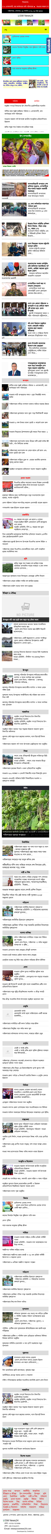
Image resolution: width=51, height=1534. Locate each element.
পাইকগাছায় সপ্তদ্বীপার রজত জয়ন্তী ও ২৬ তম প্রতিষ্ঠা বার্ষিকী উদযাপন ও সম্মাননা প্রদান (23, 1256)
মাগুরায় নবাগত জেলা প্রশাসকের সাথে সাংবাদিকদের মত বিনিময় (24, 1107)
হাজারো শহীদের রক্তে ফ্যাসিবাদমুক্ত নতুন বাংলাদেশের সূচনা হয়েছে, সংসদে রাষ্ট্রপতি (23, 496)
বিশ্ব (17, 1501)
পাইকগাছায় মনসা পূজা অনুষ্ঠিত (13, 1191)
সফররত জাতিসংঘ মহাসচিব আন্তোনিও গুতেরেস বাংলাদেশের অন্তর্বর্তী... (25, 270)
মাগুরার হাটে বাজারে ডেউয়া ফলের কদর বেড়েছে (19, 955)
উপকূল (25, 670)
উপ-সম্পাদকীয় (25, 136)
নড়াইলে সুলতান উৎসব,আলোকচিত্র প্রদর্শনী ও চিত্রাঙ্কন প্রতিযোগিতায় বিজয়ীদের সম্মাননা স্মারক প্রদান (21, 1184)
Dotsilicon (30, 1531)
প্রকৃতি (25, 1006)
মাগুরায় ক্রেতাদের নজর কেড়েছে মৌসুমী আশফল (19, 950)
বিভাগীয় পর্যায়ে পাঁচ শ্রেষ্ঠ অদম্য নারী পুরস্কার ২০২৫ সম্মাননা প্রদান (22, 896)
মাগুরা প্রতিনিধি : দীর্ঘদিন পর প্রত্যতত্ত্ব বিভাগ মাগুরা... (31, 656)
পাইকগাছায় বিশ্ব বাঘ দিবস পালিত (14, 1301)
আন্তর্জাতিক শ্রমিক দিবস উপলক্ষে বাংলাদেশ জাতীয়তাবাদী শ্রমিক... (31, 485)
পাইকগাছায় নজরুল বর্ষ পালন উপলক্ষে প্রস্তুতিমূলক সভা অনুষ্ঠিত (24, 744)
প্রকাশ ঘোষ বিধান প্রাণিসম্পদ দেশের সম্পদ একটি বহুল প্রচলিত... (30, 1205)
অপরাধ (25, 380)
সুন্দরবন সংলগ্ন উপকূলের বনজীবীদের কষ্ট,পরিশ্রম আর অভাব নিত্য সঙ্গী (23, 696)
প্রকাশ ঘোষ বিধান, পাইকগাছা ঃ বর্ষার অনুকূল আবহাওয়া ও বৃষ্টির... (30, 941)
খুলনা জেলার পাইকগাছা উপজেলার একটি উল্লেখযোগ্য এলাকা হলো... (30, 640)
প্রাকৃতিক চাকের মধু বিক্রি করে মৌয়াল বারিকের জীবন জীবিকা (23, 960)
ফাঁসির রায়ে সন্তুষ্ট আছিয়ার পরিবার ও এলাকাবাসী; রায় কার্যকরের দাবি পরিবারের (23, 112)
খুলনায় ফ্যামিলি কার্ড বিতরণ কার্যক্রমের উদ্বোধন (19, 1449)
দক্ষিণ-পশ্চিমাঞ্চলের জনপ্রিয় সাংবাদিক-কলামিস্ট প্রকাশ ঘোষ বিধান (25, 1380)
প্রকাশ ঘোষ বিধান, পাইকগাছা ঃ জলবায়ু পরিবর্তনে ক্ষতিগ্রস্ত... (30, 678)
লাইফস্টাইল (26, 1504)
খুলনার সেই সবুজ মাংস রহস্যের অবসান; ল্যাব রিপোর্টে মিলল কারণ (23, 737)
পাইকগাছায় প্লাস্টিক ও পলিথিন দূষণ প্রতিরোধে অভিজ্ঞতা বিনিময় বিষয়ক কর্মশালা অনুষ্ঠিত (24, 1337)
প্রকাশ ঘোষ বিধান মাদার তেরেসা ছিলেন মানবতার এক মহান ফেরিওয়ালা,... (28, 1360)
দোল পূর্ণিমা (6, 1220)
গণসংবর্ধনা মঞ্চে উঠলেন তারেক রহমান (15, 507)
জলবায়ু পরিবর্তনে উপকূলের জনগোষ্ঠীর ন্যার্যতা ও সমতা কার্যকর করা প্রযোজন (24, 703)
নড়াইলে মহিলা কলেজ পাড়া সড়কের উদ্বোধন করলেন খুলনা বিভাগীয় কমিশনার (22, 730)
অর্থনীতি (26, 1491)
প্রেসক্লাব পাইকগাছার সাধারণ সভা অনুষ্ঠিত (17, 1102)
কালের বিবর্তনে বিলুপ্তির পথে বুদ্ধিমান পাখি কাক (18, 1215)
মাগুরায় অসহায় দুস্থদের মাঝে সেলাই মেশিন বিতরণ (21, 889)
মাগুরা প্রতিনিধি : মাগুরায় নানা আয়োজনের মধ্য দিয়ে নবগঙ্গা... (30, 1241)
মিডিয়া (25, 1085)
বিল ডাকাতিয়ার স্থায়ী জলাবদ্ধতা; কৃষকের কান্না (18, 1370)
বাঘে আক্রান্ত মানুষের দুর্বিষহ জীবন (14, 1225)
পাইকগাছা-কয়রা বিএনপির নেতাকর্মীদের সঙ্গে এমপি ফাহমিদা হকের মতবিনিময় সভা (23, 550)
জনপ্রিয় (36, 101)
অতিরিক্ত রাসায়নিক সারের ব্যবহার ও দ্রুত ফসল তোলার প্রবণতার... (31, 566)
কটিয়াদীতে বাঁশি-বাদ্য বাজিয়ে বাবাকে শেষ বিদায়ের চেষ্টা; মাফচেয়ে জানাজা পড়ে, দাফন (24, 866)
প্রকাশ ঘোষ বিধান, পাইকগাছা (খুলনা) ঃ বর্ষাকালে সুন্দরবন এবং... (31, 1318)
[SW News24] (25, 15)
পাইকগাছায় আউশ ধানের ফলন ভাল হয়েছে (17, 586)
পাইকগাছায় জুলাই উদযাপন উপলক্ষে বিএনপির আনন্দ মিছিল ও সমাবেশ (24, 542)
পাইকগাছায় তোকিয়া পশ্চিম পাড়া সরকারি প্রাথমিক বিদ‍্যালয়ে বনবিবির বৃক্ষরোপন (25, 926)
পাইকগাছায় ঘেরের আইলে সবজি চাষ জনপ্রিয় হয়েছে (20, 581)
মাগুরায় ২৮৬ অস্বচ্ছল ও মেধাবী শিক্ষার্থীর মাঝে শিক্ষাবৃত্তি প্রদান (24, 773)
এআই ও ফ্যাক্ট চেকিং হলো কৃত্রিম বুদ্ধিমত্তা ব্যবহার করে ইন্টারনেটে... (31, 1050)
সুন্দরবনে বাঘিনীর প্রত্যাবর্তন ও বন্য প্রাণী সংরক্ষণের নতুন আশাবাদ (22, 1344)
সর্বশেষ (15, 101)
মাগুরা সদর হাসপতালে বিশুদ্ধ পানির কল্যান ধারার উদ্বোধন (22, 1151)
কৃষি (25, 558)
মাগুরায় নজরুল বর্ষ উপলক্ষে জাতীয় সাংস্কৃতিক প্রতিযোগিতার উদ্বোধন (26, 120)
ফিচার (25, 1198)
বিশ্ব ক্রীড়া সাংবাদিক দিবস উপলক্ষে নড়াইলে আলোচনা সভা (23, 999)
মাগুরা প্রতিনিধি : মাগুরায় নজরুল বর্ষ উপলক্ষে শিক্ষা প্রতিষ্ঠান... (30, 1170)
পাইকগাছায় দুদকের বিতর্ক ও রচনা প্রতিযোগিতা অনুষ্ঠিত (21, 768)
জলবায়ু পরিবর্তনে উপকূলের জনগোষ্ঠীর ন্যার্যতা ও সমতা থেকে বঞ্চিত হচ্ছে (24, 688)
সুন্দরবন (25, 1309)
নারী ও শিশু (25, 872)
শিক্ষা (25, 751)
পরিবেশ (26, 902)
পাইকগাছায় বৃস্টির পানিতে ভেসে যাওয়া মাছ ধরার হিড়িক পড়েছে (24, 1473)
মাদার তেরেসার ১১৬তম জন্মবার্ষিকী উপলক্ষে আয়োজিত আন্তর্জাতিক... (30, 1093)
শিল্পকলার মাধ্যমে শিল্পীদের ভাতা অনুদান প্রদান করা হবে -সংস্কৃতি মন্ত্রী (22, 1442)
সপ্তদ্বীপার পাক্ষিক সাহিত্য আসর (13, 1250)
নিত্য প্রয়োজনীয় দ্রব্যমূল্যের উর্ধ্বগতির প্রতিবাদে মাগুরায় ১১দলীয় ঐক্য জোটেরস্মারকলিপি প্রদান (24, 535)
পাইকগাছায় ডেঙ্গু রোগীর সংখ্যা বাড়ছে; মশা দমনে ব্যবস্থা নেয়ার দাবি (24, 1145)
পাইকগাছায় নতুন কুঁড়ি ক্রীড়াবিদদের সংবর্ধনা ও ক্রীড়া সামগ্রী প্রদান (23, 992)
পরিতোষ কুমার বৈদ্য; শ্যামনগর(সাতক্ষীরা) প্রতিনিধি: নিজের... (30, 881)
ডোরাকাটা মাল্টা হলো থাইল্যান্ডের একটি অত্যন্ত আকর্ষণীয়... (30, 1013)
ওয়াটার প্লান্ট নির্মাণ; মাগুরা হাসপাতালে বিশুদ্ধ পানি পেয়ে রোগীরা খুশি (25, 1137)
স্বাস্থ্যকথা (25, 1119)
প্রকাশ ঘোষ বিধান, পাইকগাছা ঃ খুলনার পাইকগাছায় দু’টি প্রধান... (30, 1464)
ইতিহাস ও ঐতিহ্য (9, 593)
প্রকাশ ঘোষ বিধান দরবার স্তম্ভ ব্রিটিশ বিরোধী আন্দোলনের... (30, 628)
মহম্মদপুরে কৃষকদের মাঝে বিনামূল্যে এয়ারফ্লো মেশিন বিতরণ (23, 576)
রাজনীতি (25, 514)
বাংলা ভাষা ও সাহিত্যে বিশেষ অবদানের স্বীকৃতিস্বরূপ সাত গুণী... (25, 330)
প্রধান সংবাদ (25, 478)
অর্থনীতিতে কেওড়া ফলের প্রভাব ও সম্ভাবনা (17, 1375)
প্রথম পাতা (7, 1491)
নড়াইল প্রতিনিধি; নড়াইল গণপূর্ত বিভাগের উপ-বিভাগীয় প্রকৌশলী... (30, 720)
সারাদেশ (32, 1507)
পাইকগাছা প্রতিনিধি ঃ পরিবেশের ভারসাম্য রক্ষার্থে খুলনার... (31, 910)
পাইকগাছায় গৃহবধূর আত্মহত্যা (14, 834)
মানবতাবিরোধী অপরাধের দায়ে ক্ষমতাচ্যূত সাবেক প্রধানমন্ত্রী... (25, 191)
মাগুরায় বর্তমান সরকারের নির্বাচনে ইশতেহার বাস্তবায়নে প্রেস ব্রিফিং (25, 1112)
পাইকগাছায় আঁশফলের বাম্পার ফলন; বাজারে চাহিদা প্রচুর (22, 1033)
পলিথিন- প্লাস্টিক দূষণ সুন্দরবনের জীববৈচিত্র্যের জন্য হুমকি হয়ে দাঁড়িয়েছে (24, 1329)
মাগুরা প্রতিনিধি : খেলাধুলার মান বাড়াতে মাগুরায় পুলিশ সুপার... (31, 975)
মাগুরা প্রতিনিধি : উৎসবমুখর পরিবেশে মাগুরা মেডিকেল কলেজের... (30, 1128)
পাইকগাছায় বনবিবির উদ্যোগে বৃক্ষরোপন (18, 919)
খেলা (25, 967)
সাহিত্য (25, 1232)
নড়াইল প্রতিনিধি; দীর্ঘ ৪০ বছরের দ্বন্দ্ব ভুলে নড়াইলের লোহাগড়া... (30, 524)
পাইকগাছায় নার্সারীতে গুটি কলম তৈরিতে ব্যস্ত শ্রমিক (20, 1023)
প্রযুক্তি (25, 1043)
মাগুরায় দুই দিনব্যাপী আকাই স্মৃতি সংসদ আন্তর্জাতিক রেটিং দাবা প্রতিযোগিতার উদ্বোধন (24, 985)
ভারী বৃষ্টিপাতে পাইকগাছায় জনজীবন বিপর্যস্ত (17, 1478)
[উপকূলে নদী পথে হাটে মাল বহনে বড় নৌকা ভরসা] (25, 609)
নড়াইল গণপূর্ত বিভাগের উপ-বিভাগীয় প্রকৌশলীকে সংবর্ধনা (25, 106)
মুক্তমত (25, 1353)
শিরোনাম (44, 1504)
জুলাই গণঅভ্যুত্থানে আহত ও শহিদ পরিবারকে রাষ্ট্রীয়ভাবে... (38, 309)
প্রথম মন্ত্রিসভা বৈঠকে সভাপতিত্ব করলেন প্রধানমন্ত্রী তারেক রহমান (24, 502)
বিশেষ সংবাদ (25, 1456)
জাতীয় (25, 1424)
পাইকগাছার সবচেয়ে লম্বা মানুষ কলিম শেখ (18, 859)
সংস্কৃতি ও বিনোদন (25, 1161)
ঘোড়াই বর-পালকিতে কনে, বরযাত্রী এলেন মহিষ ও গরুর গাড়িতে (24, 1178)
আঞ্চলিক (25, 712)
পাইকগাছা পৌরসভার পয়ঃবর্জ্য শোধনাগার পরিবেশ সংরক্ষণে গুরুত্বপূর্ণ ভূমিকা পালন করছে (23, 1061)
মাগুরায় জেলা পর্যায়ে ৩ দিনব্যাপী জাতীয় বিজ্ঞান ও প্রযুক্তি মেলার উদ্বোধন (25, 1076)
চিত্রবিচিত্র (25, 842)
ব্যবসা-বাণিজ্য (25, 932)
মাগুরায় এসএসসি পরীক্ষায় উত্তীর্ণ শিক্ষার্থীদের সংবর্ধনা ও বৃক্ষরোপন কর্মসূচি (21, 779)
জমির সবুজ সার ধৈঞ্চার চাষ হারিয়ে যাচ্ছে (19, 127)
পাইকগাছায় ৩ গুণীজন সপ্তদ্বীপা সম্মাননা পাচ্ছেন (18, 1262)
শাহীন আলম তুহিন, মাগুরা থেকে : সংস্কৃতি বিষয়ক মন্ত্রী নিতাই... (29, 1432)
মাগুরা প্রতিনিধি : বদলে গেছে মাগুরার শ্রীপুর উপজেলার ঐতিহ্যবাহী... (30, 759)
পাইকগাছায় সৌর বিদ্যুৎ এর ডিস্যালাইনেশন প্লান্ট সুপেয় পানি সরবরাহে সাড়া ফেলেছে (23, 1069)
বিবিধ (25, 788)
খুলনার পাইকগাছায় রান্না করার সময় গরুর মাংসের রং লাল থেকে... (31, 850)
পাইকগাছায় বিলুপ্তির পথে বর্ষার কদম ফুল (16, 1028)
